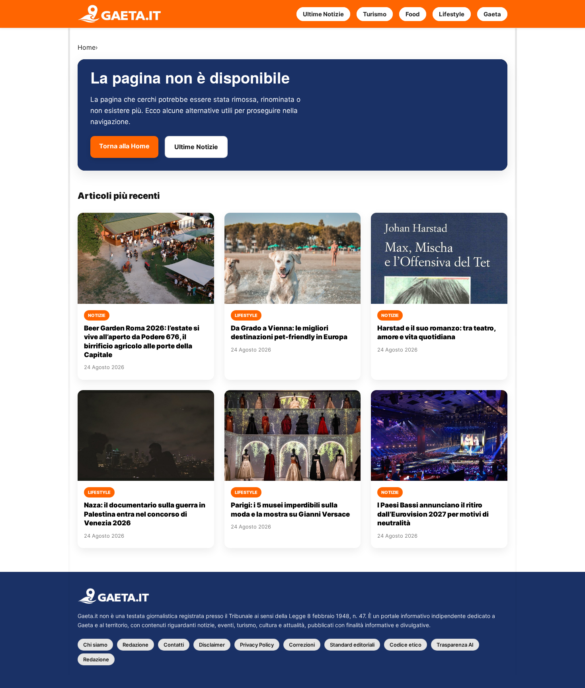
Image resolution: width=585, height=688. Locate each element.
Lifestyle (451, 14)
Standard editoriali (352, 644)
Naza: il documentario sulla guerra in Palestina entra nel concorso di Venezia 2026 (144, 514)
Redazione (135, 644)
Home (87, 47)
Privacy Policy (257, 644)
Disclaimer (212, 644)
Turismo (374, 14)
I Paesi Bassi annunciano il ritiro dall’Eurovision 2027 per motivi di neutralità (433, 514)
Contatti (174, 644)
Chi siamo (95, 644)
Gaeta (492, 14)
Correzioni (302, 644)
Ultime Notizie (323, 14)
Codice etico (405, 644)
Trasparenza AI (455, 644)
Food (413, 14)
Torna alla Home (124, 146)
